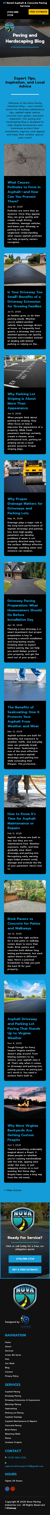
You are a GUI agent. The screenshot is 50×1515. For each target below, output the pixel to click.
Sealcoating (11, 1409)
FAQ (7, 1359)
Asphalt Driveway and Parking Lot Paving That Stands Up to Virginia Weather (24, 1028)
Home (8, 1342)
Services (9, 1351)
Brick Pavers (11, 1430)
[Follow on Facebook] (7, 1489)
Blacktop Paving (13, 1404)
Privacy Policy (11, 1376)
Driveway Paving (13, 1396)
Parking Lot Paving (14, 1413)
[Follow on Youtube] (13, 1489)
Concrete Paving (13, 1426)
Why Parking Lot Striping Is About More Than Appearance (22, 401)
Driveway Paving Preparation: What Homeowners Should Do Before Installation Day (25, 610)
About (8, 1347)
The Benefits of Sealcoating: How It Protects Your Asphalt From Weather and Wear (24, 717)
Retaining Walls (12, 1434)
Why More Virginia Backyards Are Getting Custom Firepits (23, 1132)
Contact (9, 1372)
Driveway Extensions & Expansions (22, 1400)
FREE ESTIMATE (38, 12)
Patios (8, 1438)
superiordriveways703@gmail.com (24, 1466)
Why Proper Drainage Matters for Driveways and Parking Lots (25, 506)
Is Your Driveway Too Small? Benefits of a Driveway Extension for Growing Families (25, 299)
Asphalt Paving (12, 1392)
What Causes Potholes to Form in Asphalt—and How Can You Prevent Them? (24, 192)
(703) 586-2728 (13, 13)
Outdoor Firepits (13, 1442)
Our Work (9, 1364)
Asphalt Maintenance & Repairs (21, 1421)
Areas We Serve (13, 1355)
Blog (7, 1368)
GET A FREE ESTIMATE (25, 1269)
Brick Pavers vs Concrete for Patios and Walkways (24, 923)
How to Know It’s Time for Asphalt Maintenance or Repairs (22, 821)
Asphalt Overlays (13, 1417)
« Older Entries (12, 1190)
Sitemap (11, 1508)
